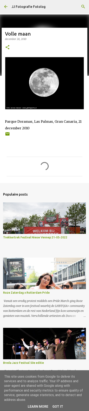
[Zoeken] (83, 7)
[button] (7, 47)
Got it (57, 407)
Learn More (38, 407)
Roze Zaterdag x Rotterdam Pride (26, 292)
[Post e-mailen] (7, 135)
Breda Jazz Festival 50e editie (23, 362)
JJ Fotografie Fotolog (29, 6)
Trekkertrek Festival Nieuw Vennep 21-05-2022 (35, 237)
